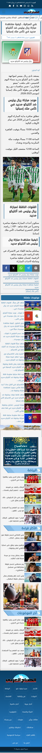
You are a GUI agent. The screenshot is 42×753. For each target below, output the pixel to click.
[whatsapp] (21, 268)
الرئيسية (35, 17)
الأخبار (35, 688)
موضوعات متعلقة (31, 298)
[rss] (32, 6)
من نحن (15, 743)
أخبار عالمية (14, 704)
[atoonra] (21, 427)
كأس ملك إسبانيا (32, 291)
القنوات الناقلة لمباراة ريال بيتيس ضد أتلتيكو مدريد (21, 280)
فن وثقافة (21, 696)
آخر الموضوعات (27, 613)
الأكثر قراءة (29, 528)
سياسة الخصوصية (13, 735)
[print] (36, 268)
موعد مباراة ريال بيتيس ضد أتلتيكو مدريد (23, 274)
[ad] (20, 465)
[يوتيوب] (21, 6)
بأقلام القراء (30, 735)
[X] (13, 268)
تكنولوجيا (12, 711)
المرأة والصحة (27, 711)
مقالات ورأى (33, 719)
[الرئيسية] (10, 6)
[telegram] (28, 268)
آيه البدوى (35, 70)
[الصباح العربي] (31, 11)
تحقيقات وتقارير (15, 727)
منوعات (20, 719)
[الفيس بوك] (13, 6)
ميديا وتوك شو (21, 688)
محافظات (29, 727)
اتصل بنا (27, 743)
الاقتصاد (8, 696)
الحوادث (34, 696)
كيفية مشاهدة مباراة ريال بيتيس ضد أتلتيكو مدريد (21, 286)
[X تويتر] (17, 6)
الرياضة (26, 17)
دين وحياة (8, 719)
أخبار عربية (28, 704)
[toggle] (4, 12)
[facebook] (6, 268)
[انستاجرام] (25, 6)
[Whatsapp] (28, 6)
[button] (2, 452)
